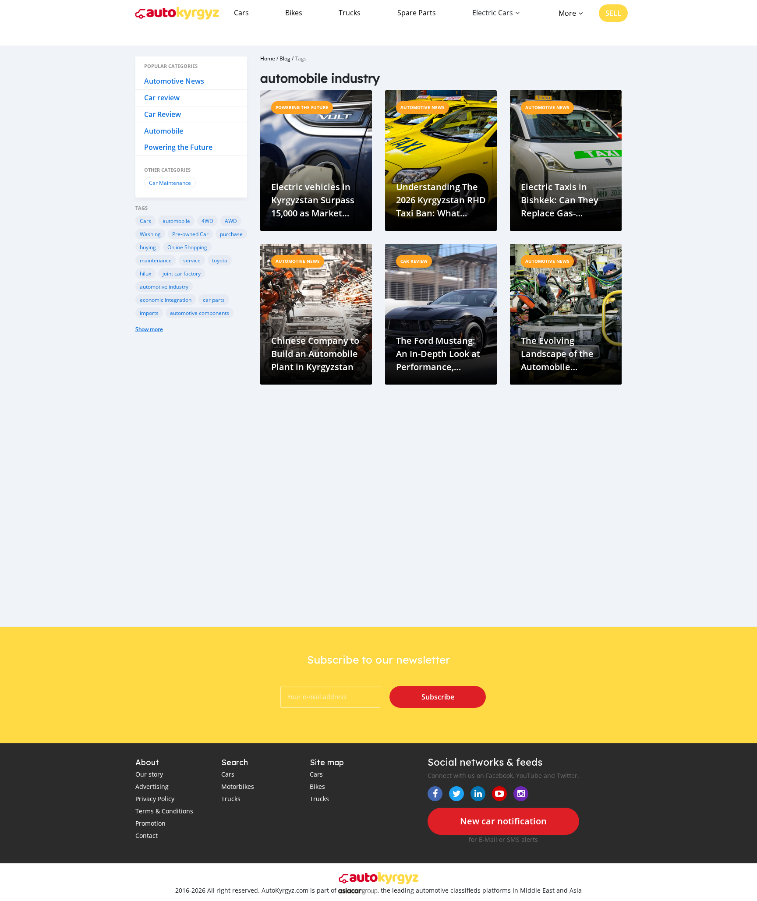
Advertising (152, 786)
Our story (149, 774)
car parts (214, 299)
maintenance (156, 260)
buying (148, 247)
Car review (162, 97)
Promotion (150, 823)
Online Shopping (187, 247)
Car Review (162, 114)
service (192, 260)
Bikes (293, 13)
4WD (207, 220)
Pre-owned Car (190, 233)
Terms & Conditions (164, 811)
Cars (241, 13)
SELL (613, 13)
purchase (231, 233)
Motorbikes (237, 786)
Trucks (350, 13)
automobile (176, 220)
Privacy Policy (154, 799)
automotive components (199, 312)
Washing (150, 233)
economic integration (165, 299)
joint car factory (182, 273)
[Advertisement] (191, 486)
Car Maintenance (170, 182)
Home (267, 58)
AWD (231, 220)
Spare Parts (416, 13)
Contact (146, 835)
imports (149, 312)
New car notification (503, 821)
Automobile (163, 131)
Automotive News (174, 81)
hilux (145, 273)
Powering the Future (178, 147)
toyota (219, 260)
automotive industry (164, 286)
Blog (284, 58)
